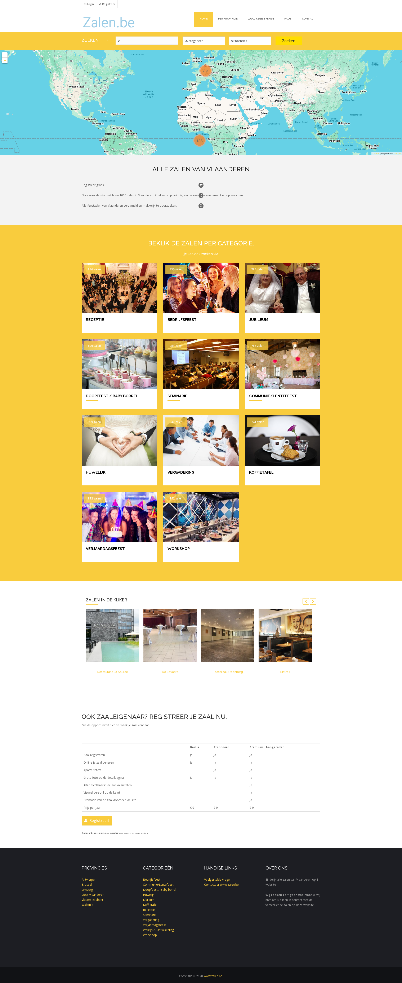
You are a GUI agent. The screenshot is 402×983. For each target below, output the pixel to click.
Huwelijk (96, 472)
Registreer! (98, 820)
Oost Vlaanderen (93, 895)
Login (90, 4)
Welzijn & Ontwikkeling (158, 930)
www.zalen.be (229, 885)
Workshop (179, 548)
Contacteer (211, 885)
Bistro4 (285, 672)
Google (397, 153)
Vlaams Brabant (92, 900)
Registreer (108, 4)
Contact (308, 18)
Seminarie (177, 396)
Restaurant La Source (112, 672)
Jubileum (258, 319)
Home (204, 18)
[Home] (109, 22)
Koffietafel (261, 472)
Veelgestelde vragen (217, 879)
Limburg (87, 890)
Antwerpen (89, 879)
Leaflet (375, 153)
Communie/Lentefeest (273, 396)
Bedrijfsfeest (182, 319)
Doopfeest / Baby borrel (112, 396)
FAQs (287, 18)
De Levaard (170, 672)
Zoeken (288, 40)
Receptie (95, 319)
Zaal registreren (261, 18)
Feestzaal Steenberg (228, 672)
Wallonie (87, 905)
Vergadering (181, 472)
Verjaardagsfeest (105, 548)
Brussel (87, 885)
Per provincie (228, 18)
